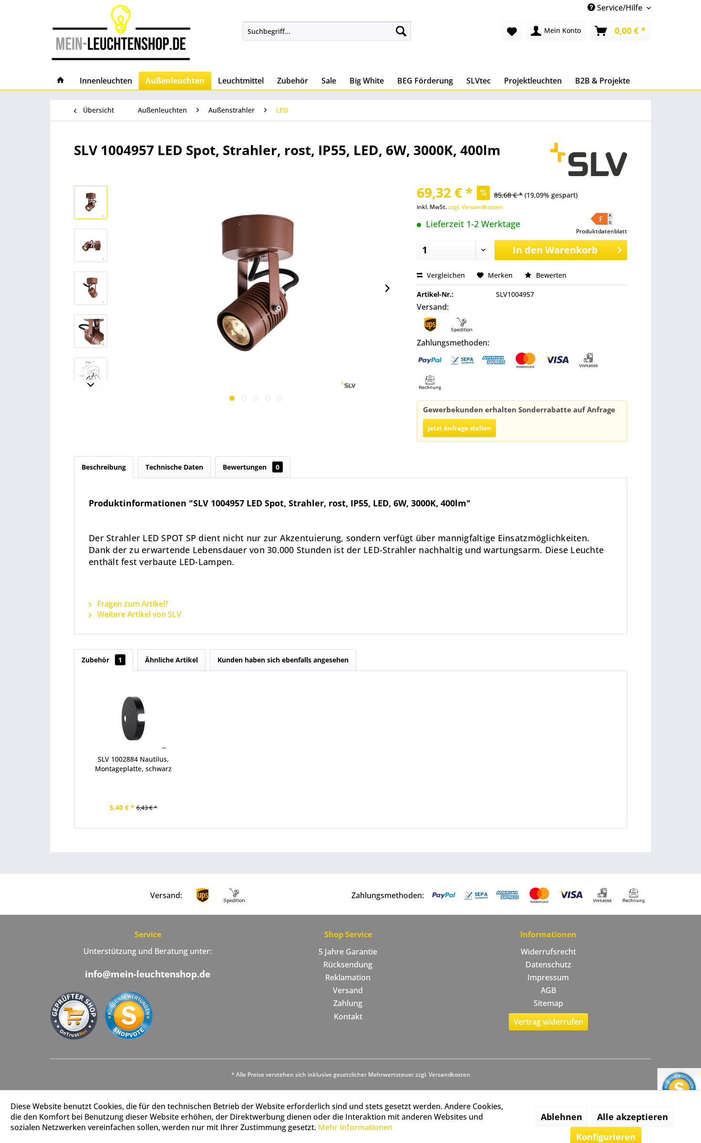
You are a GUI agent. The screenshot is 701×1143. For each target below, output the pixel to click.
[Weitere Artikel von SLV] (588, 159)
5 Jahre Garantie (348, 951)
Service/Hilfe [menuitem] (619, 7)
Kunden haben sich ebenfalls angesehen (283, 659)
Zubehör (102, 659)
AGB (548, 990)
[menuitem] (327, 31)
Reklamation (348, 977)
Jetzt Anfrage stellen (459, 428)
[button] (601, 224)
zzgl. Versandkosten (475, 207)
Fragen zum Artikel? (131, 603)
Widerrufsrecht (548, 951)
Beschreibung (104, 467)
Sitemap (548, 1003)
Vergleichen (445, 275)
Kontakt (348, 1016)
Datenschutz (548, 964)
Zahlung (347, 1003)
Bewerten (550, 275)
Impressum (548, 977)
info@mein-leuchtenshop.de (147, 974)
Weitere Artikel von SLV (138, 614)
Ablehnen (561, 1116)
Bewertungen (251, 467)
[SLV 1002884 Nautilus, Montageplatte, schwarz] (133, 716)
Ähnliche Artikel (171, 659)
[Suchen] (401, 31)
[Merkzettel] (512, 31)
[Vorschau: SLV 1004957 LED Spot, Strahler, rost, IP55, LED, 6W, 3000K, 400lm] (90, 202)
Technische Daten (174, 467)
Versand (348, 990)
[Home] (60, 81)
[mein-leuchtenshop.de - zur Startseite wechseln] (124, 32)
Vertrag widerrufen (548, 1022)
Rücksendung (347, 964)
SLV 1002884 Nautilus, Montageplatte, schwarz (133, 764)
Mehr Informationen (355, 1127)
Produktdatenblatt (601, 231)
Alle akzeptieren (632, 1116)
